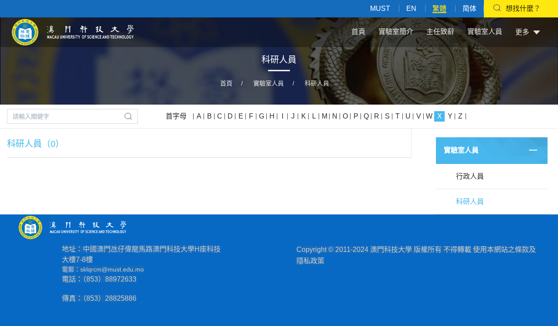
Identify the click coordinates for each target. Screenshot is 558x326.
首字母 (176, 116)
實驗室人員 (484, 31)
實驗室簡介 (395, 31)
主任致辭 (440, 31)
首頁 (358, 31)
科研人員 (317, 83)
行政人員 (470, 176)
